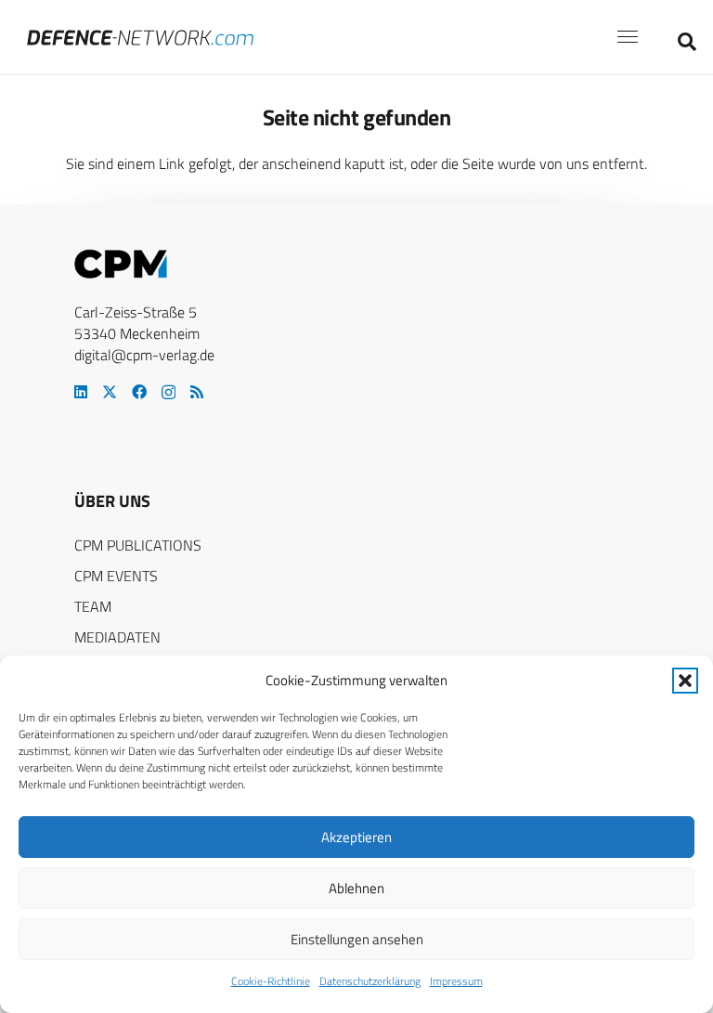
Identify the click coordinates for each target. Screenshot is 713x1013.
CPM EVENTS (116, 576)
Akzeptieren (356, 837)
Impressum (456, 981)
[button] (685, 680)
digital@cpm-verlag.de (144, 355)
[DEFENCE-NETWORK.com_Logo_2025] (140, 37)
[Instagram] (168, 392)
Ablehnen (356, 888)
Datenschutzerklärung (370, 981)
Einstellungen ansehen (357, 939)
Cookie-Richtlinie (270, 981)
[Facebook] (139, 391)
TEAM (92, 606)
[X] (109, 391)
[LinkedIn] (80, 391)
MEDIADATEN (117, 637)
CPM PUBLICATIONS (137, 545)
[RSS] (196, 391)
